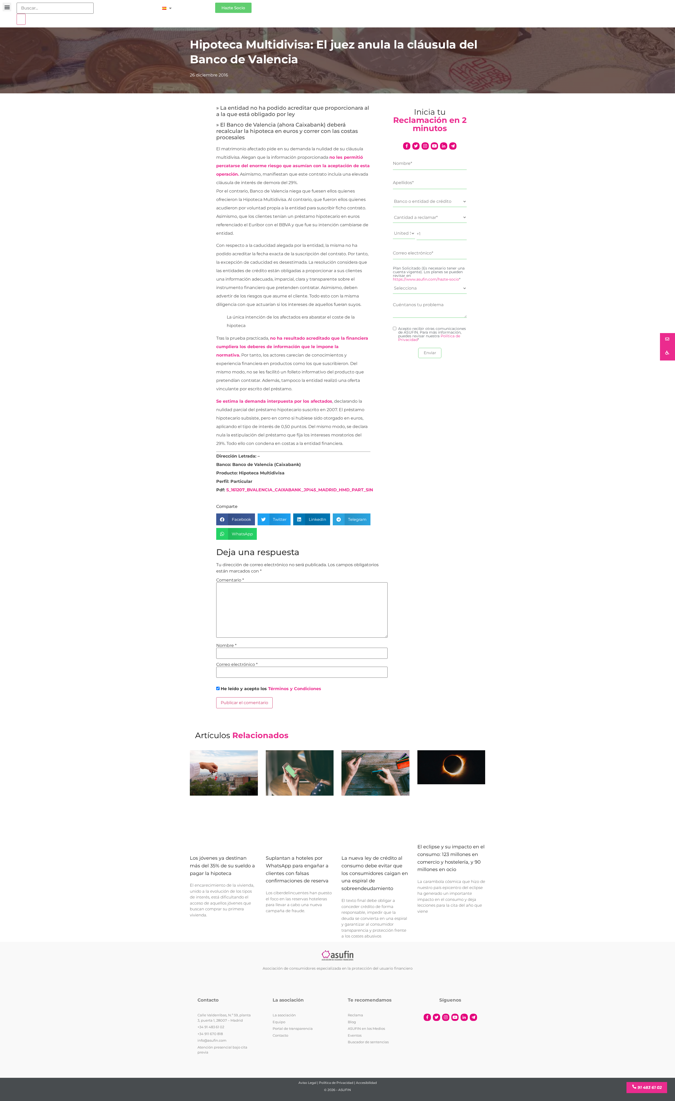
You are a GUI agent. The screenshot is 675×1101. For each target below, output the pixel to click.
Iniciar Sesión (196, 5)
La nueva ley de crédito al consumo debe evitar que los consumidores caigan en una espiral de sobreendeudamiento (374, 873)
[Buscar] (21, 19)
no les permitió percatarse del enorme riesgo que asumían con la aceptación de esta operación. (293, 166)
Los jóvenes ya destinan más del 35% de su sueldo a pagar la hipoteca (222, 865)
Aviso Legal (307, 1083)
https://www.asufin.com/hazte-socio (426, 279)
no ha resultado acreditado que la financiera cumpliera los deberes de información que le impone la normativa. (292, 347)
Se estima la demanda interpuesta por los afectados (274, 401)
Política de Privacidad (336, 1083)
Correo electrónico (237, 664)
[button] (7, 7)
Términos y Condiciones (294, 688)
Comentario (230, 580)
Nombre (226, 645)
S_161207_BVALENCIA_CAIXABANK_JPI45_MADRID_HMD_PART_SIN (299, 489)
